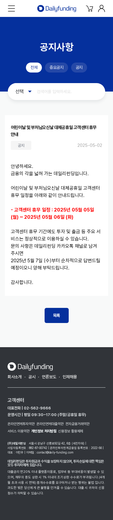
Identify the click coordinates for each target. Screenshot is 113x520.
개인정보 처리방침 (43, 431)
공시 (31, 376)
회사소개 (15, 376)
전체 (33, 67)
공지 (79, 67)
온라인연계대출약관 (50, 424)
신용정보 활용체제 (70, 431)
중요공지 (56, 67)
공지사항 (57, 47)
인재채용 (70, 376)
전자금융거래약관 (77, 424)
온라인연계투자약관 (21, 424)
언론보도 (49, 376)
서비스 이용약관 (19, 431)
